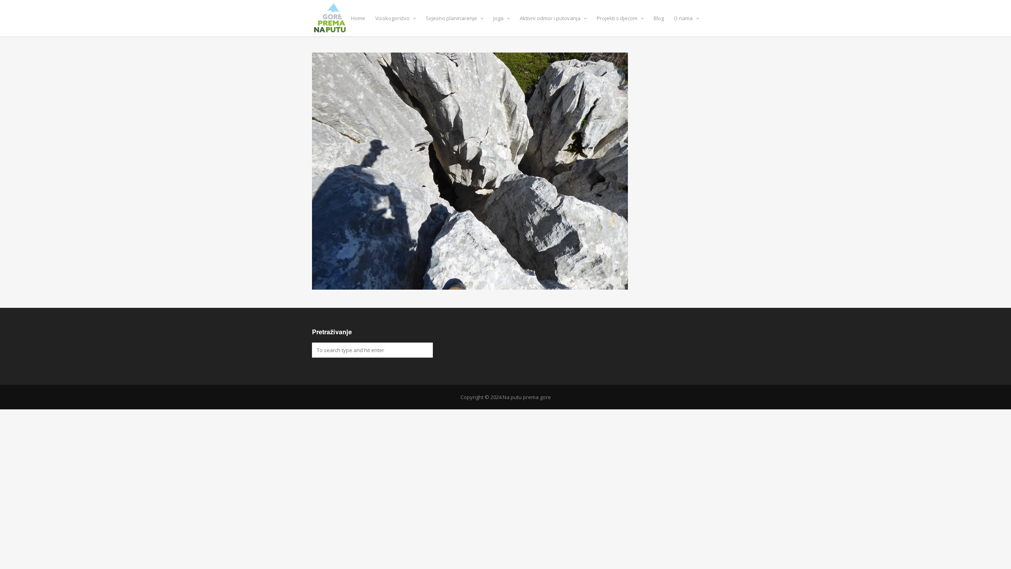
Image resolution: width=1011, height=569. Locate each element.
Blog (659, 18)
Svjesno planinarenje (452, 18)
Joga (499, 18)
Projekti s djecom (618, 18)
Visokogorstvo (393, 18)
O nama (684, 18)
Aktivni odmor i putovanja (551, 18)
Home (358, 18)
